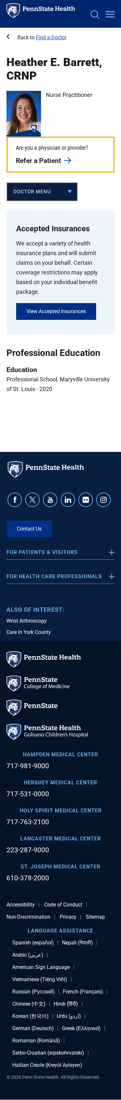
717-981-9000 (27, 766)
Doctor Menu (32, 192)
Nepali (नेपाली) (77, 943)
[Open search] (95, 15)
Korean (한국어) (30, 1016)
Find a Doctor (51, 37)
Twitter (32, 500)
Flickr (85, 500)
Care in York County (28, 632)
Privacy (68, 917)
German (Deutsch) (33, 1028)
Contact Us (29, 529)
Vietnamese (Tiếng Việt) (39, 979)
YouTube (50, 500)
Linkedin (68, 500)
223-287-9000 (27, 850)
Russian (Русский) (33, 992)
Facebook (14, 500)
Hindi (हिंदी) (66, 1004)
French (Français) (83, 992)
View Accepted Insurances (56, 311)
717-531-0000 (27, 794)
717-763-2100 (27, 822)
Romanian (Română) (36, 1040)
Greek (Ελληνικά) (81, 1028)
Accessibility (20, 905)
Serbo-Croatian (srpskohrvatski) (48, 1053)
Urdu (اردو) (69, 1016)
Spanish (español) (33, 943)
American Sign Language (41, 967)
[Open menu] (110, 15)
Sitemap (95, 917)
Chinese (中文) (28, 1004)
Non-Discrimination (28, 917)
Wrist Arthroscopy (26, 621)
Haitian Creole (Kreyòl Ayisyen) (47, 1065)
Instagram (103, 500)
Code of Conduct (63, 905)
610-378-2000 (27, 878)
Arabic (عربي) (27, 955)
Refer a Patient (38, 161)
